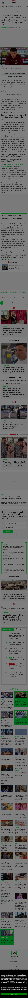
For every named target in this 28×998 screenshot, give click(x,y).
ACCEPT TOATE (14, 994)
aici (6, 981)
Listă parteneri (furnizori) (4, 991)
